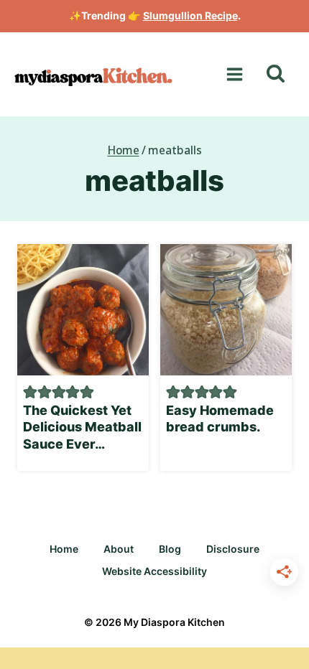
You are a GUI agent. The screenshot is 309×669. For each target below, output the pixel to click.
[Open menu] (234, 74)
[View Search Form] (276, 74)
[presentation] (83, 309)
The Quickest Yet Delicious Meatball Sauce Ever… (82, 427)
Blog (170, 549)
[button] (30, 391)
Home (64, 549)
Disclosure (232, 549)
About (118, 549)
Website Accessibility (154, 571)
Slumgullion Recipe (190, 15)
